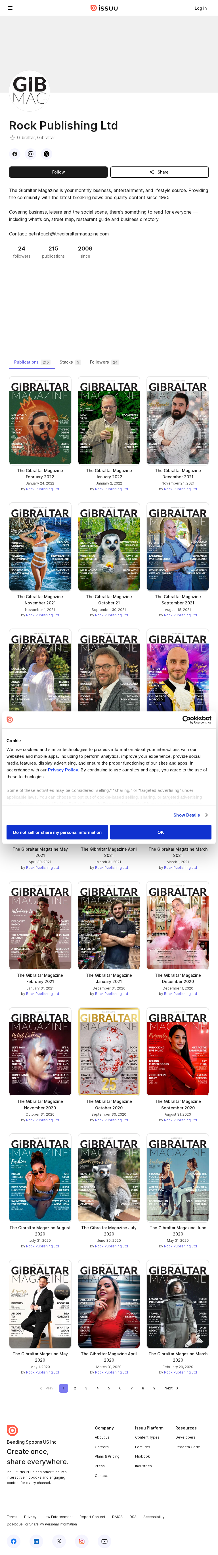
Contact (101, 1475)
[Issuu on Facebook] (13, 1541)
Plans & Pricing (107, 1456)
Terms (12, 1517)
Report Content (92, 1517)
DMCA (117, 1517)
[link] (200, 8)
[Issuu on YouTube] (104, 1541)
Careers (102, 1447)
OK (161, 832)
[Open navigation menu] (10, 8)
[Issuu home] (104, 8)
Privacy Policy (63, 769)
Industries (143, 1466)
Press (100, 1466)
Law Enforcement (58, 1517)
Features (142, 1447)
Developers (185, 1437)
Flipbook (142, 1456)
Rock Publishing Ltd (42, 489)
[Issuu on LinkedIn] (36, 1541)
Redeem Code (187, 1447)
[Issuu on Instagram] (82, 1541)
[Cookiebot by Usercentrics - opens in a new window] (186, 719)
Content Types (147, 1437)
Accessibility (154, 1517)
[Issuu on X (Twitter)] (59, 1541)
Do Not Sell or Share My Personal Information (42, 1524)
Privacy (30, 1517)
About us (102, 1437)
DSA (133, 1517)
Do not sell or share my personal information (57, 832)
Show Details (186, 815)
